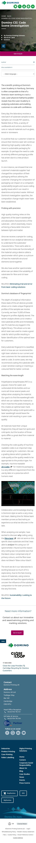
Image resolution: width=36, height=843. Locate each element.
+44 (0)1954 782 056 (14, 718)
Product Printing (8, 751)
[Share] (3, 46)
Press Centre (24, 783)
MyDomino (7, 800)
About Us (23, 768)
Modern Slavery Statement (25, 832)
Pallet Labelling (7, 757)
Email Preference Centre (25, 835)
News (21, 777)
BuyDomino (11, 793)
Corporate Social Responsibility (26, 764)
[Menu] (33, 6)
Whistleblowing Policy (9, 832)
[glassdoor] (13, 733)
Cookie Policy (12, 835)
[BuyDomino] (15, 6)
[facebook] (7, 733)
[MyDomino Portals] (24, 6)
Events (22, 780)
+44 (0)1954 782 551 (14, 712)
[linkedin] (18, 733)
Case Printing (6, 754)
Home (21, 757)
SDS (23, 793)
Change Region (22, 824)
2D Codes (5, 467)
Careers (22, 760)
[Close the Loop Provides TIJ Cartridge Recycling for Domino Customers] (18, 656)
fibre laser (9, 538)
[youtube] (24, 733)
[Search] (20, 6)
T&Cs (4, 835)
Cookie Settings (18, 838)
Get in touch (18, 54)
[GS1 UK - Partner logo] (13, 723)
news (3, 641)
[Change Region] (28, 6)
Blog (21, 771)
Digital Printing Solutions (25, 749)
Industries (5, 748)
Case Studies (24, 774)
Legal (28, 829)
